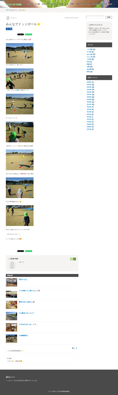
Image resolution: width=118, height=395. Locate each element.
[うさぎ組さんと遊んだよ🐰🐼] (23, 297)
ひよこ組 (53, 4)
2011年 (89, 119)
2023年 (89, 89)
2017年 (89, 104)
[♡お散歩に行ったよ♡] (20, 320)
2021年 (89, 94)
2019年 (89, 99)
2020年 (89, 97)
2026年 (89, 82)
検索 (108, 17)
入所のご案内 (107, 4)
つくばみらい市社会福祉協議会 (15, 380)
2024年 (89, 87)
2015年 (89, 109)
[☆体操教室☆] (17, 342)
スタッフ (14, 18)
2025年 (89, 84)
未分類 (83, 4)
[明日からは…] (17, 286)
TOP (7, 10)
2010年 (89, 121)
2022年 (89, 92)
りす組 (60, 4)
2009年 (89, 124)
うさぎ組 (30, 4)
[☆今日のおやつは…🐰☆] (21, 331)
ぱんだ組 (45, 4)
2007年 (89, 129)
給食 (89, 4)
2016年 (89, 107)
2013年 (89, 114)
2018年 (89, 102)
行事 (77, 4)
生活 (66, 4)
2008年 (89, 126)
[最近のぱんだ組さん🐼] (20, 308)
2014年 (89, 112)
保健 (71, 4)
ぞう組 (37, 4)
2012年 (89, 117)
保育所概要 (97, 4)
